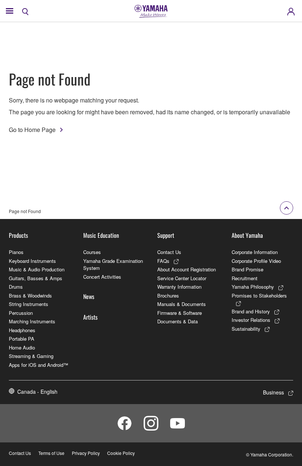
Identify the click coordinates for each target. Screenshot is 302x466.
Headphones (22, 330)
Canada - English (37, 391)
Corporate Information (255, 251)
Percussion (21, 312)
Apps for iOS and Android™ (38, 364)
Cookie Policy (121, 453)
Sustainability (246, 328)
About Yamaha (247, 235)
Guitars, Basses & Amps (35, 278)
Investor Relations (251, 319)
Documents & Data (177, 321)
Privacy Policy (86, 453)
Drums (16, 286)
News (88, 296)
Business (273, 392)
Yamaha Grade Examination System (113, 264)
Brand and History (251, 311)
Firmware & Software (179, 312)
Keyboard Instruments (32, 260)
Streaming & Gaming (31, 355)
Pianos (16, 251)
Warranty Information (179, 286)
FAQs (163, 260)
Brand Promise (247, 269)
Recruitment (244, 278)
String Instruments (28, 303)
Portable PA (21, 338)
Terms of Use (51, 453)
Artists (90, 317)
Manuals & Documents (181, 303)
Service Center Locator (181, 278)
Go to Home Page (32, 129)
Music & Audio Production (36, 269)
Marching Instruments (32, 321)
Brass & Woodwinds (30, 295)
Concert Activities (102, 276)
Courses (92, 251)
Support (165, 235)
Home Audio (22, 347)
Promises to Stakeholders (259, 295)
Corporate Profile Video (256, 260)
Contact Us (169, 251)
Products (18, 235)
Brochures (168, 295)
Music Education (101, 235)
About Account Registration (186, 269)
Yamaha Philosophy (253, 286)
